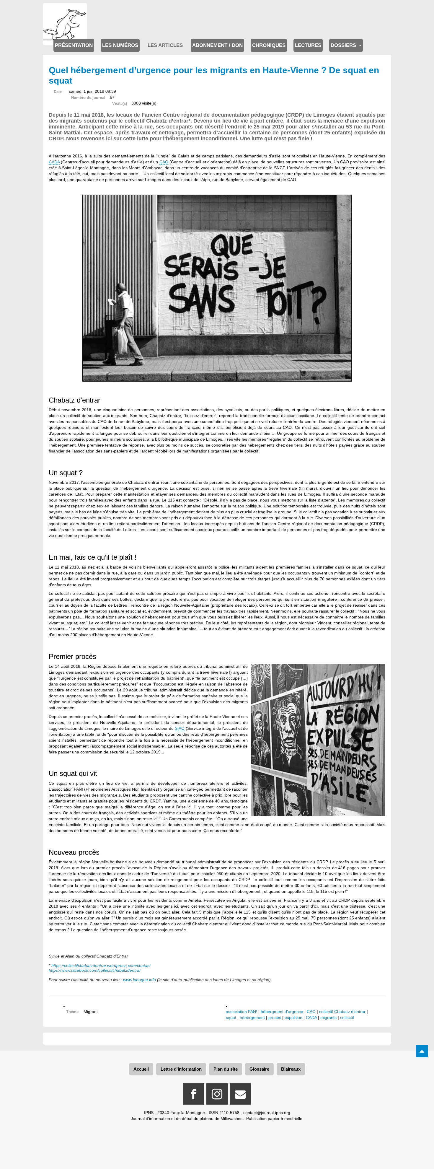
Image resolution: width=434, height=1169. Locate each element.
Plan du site (225, 1069)
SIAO (180, 728)
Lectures (308, 45)
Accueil (141, 1069)
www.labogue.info (139, 979)
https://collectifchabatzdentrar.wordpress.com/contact (101, 965)
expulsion (293, 1017)
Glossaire (259, 1069)
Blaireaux (291, 1069)
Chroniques (268, 45)
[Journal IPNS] (65, 11)
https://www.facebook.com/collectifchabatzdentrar (95, 970)
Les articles (165, 45)
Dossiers (344, 45)
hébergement (252, 1017)
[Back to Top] (422, 1051)
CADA (54, 161)
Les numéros (120, 45)
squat (231, 1017)
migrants (328, 1017)
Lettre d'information (181, 1069)
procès (274, 1017)
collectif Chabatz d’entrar (342, 1011)
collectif (347, 1017)
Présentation (74, 45)
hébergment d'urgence (282, 1011)
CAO (163, 161)
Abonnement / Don (217, 45)
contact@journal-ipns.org (266, 1112)
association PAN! (241, 1011)
